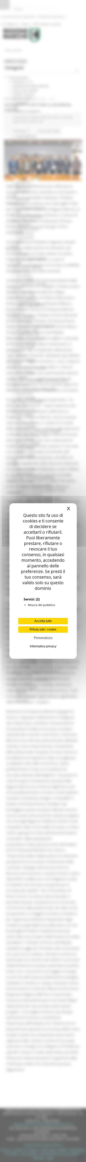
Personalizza (43, 638)
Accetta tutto (43, 621)
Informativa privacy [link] (43, 646)
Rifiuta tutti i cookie (43, 629)
